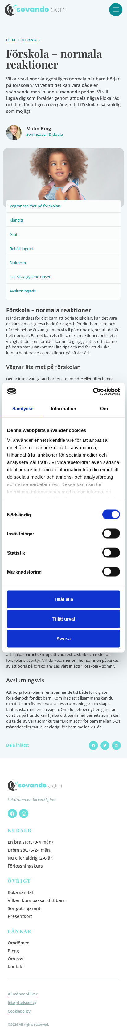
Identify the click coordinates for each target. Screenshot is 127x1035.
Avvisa (63, 638)
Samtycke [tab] (23, 408)
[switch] (111, 534)
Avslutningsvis (23, 291)
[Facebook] (12, 813)
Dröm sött (71, 721)
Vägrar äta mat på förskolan (35, 206)
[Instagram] (23, 813)
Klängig (16, 220)
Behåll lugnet (21, 248)
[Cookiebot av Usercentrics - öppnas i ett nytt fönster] (93, 391)
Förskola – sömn (97, 666)
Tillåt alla (63, 599)
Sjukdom (18, 262)
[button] (93, 745)
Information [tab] (63, 408)
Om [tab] (104, 408)
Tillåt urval (63, 618)
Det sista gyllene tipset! (30, 277)
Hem (11, 40)
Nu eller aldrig (46, 727)
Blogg (30, 40)
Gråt (14, 234)
